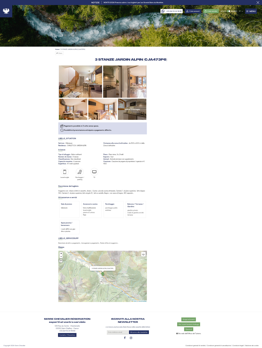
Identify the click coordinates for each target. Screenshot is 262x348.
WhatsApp (162, 11)
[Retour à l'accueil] (6, 11)
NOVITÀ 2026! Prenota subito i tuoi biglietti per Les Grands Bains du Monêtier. (134, 2)
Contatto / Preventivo (67, 335)
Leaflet (134, 301)
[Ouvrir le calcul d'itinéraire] (60, 261)
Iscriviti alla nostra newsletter (128, 320)
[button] (211, 11)
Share (60, 53)
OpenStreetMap (142, 301)
